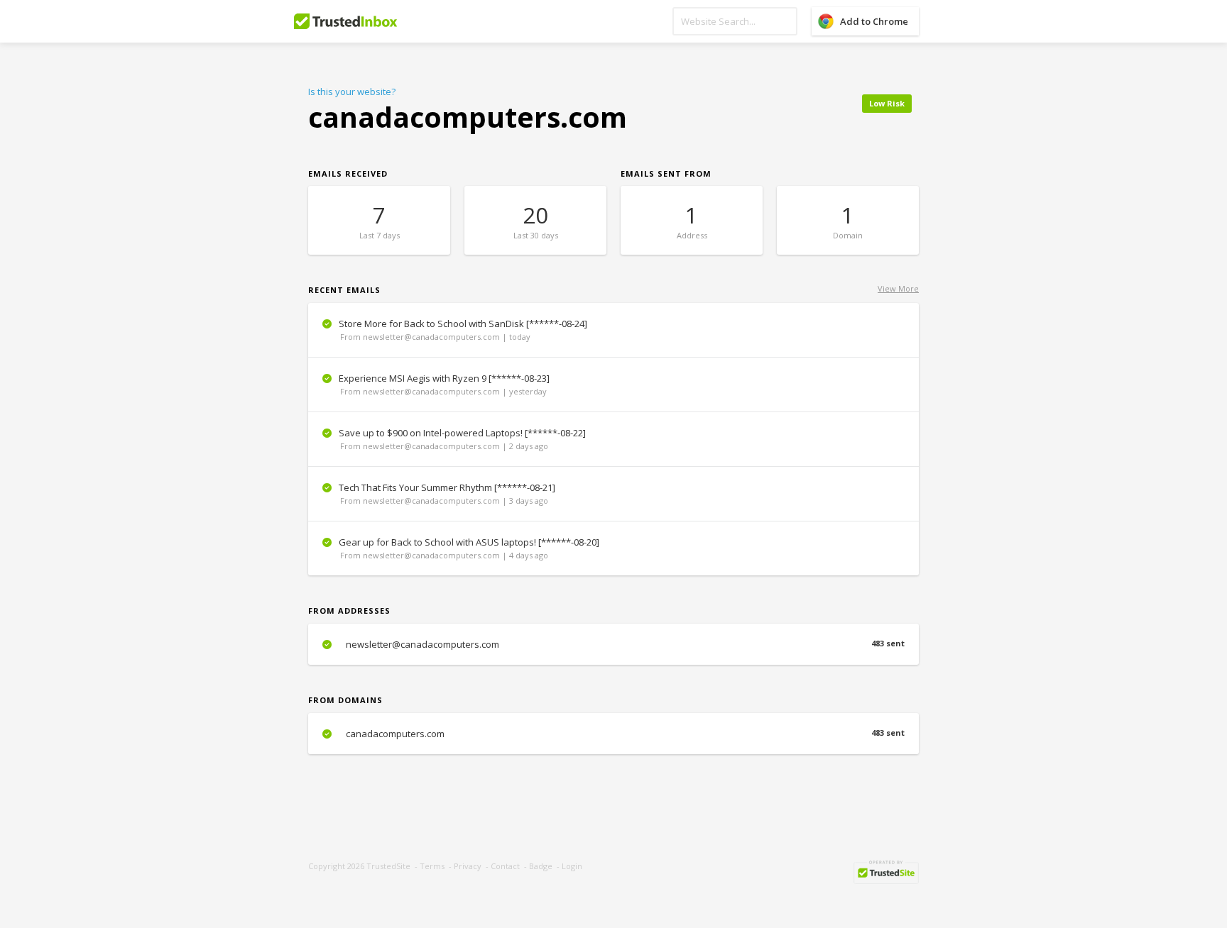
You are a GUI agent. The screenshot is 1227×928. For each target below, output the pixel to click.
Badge (540, 866)
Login (572, 866)
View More (898, 288)
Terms (432, 866)
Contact (505, 866)
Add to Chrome (874, 21)
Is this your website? (352, 91)
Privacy (467, 866)
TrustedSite (388, 866)
